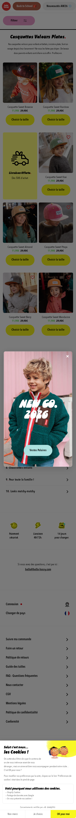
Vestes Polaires (38, 450)
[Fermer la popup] (67, 356)
